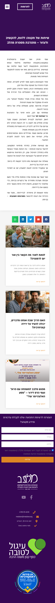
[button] (7, 6)
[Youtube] (24, 497)
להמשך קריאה (40, 282)
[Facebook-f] (31, 497)
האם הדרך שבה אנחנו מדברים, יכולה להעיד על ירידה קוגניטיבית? (28, 324)
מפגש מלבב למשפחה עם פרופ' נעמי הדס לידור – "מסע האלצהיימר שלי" (27, 392)
